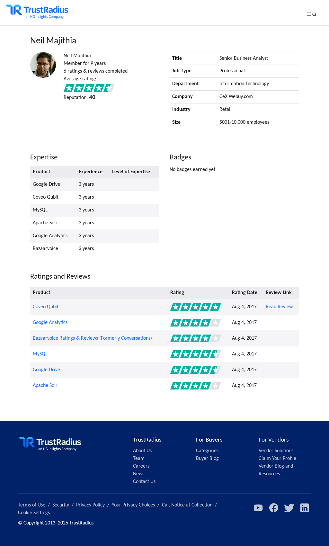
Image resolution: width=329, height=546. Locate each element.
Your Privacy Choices (133, 505)
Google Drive (46, 369)
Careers (141, 466)
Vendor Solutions (276, 450)
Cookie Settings (34, 512)
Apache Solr (45, 385)
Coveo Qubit (45, 306)
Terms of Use (31, 505)
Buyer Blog (207, 458)
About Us (142, 450)
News (138, 474)
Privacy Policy (90, 505)
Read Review (279, 306)
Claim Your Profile (277, 458)
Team (139, 458)
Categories (207, 450)
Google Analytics (50, 322)
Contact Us (144, 481)
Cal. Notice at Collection (187, 505)
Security (60, 505)
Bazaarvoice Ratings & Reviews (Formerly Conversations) (92, 338)
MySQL (40, 354)
